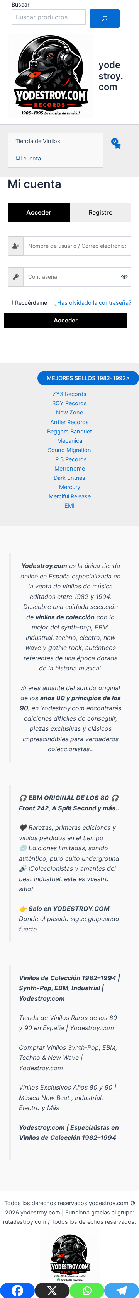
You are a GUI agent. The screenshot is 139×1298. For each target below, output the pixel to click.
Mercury (69, 487)
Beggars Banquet (69, 431)
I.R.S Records (69, 459)
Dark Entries (69, 477)
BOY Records (69, 403)
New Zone (69, 412)
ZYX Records (69, 394)
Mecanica (69, 440)
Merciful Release (70, 496)
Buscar (20, 4)
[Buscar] (105, 18)
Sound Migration (69, 450)
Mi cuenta (28, 158)
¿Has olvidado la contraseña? (92, 302)
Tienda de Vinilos (37, 141)
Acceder (66, 320)
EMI (69, 505)
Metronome (69, 468)
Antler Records (69, 422)
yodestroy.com (110, 75)
